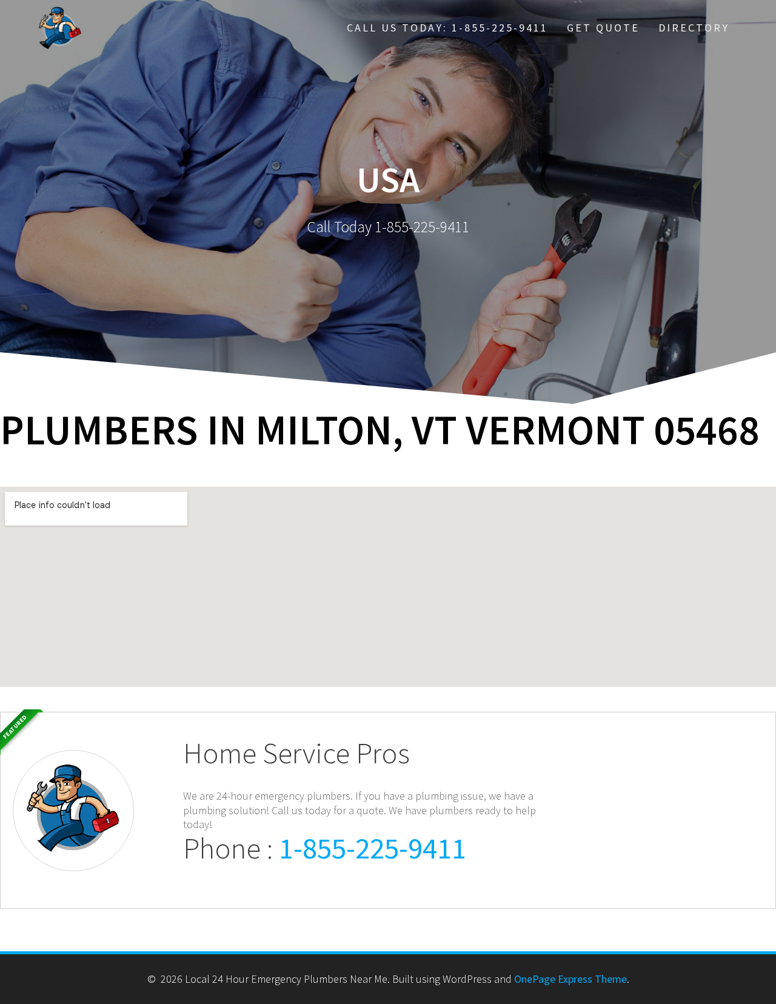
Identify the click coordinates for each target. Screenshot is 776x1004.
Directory (693, 28)
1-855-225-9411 (372, 847)
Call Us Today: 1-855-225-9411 (447, 28)
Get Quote (603, 28)
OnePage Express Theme (570, 979)
